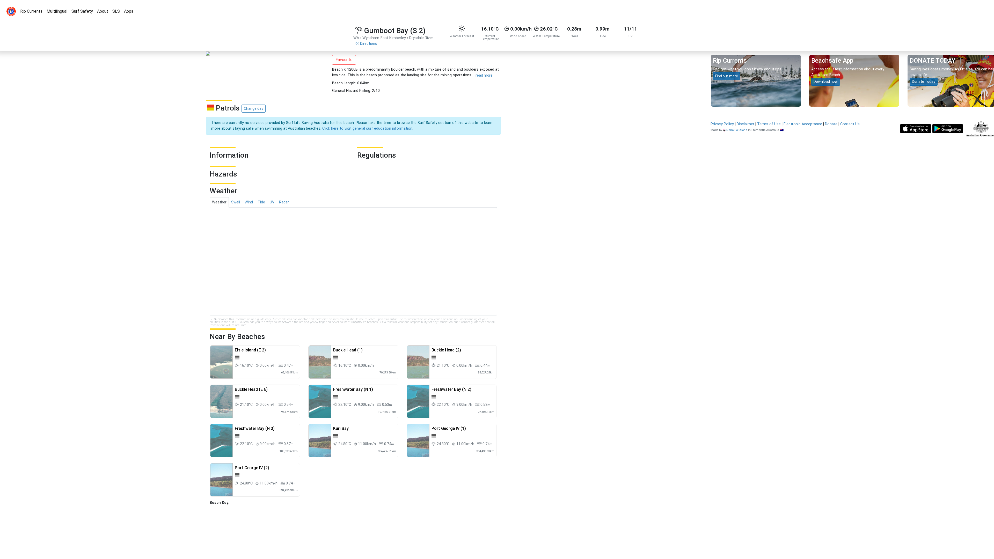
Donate (831, 124)
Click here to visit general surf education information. (367, 128)
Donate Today (923, 81)
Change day (253, 108)
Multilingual (57, 11)
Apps (128, 11)
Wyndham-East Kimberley (384, 38)
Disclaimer (745, 124)
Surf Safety (82, 11)
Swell (235, 202)
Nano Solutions (736, 130)
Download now (826, 81)
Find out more (726, 76)
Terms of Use (769, 124)
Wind (249, 202)
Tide (261, 202)
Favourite (344, 59)
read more (484, 75)
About (102, 11)
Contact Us (850, 124)
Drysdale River (421, 38)
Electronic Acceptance (803, 124)
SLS (116, 11)
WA (356, 38)
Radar (284, 202)
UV (272, 202)
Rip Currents (31, 11)
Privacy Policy (722, 124)
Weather (219, 202)
